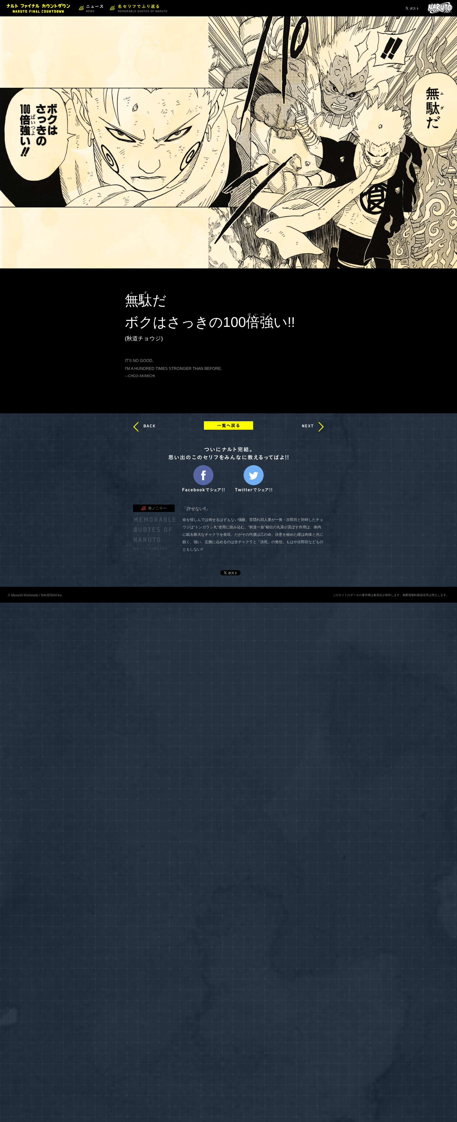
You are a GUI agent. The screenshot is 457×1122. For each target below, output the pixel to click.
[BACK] (135, 426)
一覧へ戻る (228, 425)
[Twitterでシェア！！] (254, 490)
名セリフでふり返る (138, 8)
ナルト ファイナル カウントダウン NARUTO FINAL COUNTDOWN (38, 8)
